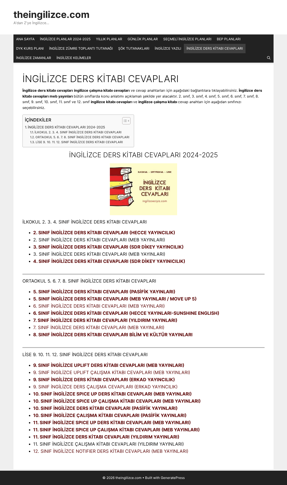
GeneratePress (173, 478)
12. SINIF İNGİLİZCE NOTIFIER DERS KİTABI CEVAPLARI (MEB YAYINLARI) (110, 451)
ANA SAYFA (25, 39)
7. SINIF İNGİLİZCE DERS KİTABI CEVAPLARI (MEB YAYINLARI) (98, 327)
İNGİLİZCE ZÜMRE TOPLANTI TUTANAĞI (81, 48)
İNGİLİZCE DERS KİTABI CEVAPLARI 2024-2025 (66, 127)
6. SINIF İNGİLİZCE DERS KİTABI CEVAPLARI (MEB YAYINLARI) (99, 306)
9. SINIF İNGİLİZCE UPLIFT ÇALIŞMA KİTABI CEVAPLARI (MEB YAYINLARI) (111, 372)
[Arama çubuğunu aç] (269, 58)
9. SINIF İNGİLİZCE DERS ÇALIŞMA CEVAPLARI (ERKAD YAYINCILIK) (105, 386)
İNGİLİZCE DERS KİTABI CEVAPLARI (215, 48)
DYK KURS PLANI (30, 48)
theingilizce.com (51, 14)
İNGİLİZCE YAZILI (168, 48)
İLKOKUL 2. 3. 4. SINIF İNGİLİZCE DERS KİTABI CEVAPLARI (78, 132)
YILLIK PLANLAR (109, 39)
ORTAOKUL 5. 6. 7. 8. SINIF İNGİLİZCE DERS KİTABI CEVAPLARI (82, 137)
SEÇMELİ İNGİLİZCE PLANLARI (187, 39)
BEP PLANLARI (229, 39)
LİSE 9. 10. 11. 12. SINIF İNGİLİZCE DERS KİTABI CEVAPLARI (79, 142)
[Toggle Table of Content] (124, 121)
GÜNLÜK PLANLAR (143, 39)
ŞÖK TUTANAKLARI (133, 48)
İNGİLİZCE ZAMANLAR (33, 58)
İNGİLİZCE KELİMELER (74, 58)
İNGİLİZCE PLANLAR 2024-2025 (65, 39)
